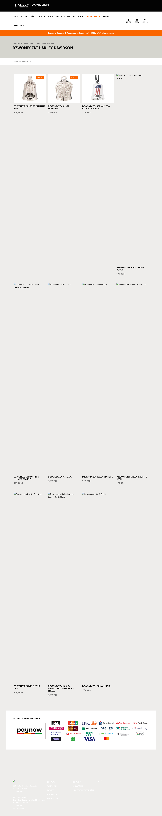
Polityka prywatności (83, 790)
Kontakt (77, 782)
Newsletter (52, 798)
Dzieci (42, 16)
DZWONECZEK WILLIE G (60, 476)
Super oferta (93, 16)
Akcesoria (78, 16)
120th (106, 16)
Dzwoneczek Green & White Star (131, 477)
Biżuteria (19, 25)
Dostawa (51, 782)
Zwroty (50, 790)
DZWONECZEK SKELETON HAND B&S (29, 107)
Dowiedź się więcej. (106, 33)
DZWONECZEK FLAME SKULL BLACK (130, 268)
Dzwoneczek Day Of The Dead (27, 687)
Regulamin (78, 786)
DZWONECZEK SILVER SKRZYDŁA (58, 107)
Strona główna (20, 43)
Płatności (52, 786)
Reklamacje (52, 794)
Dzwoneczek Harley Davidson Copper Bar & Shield (61, 688)
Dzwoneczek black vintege (97, 476)
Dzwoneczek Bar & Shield (96, 686)
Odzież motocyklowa (59, 16)
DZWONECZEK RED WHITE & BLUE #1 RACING (96, 107)
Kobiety (18, 16)
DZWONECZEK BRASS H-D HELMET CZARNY (26, 477)
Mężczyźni (30, 16)
